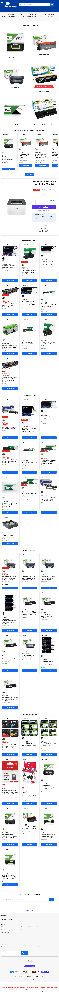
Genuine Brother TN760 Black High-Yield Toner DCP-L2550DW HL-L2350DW (10, 427)
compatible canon (6, 702)
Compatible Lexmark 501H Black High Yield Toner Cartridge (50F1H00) (48, 836)
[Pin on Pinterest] (47, 231)
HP (44, 187)
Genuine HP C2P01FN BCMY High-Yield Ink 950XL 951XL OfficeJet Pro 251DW (29, 745)
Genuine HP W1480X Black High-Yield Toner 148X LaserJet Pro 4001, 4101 (9, 266)
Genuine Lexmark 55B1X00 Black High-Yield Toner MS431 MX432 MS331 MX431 (48, 462)
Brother (4, 430)
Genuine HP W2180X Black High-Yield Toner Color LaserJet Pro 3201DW (48, 263)
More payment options (43, 210)
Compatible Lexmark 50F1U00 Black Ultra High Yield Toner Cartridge (9, 877)
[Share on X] (42, 231)
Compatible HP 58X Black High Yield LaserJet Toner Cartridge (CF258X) (9, 578)
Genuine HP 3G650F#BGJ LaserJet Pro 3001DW (44, 182)
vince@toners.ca (5, 935)
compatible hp (5, 581)
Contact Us (35, 976)
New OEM (29, 976)
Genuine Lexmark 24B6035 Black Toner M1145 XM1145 (10, 346)
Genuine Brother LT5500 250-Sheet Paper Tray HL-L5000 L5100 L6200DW (9, 535)
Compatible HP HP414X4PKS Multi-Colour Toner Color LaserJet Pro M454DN (9, 621)
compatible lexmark (6, 164)
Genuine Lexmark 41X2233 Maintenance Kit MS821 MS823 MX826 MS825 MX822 (9, 379)
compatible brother (23, 160)
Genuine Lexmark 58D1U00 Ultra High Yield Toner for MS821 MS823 (10, 461)
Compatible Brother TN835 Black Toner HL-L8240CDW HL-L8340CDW (29, 828)
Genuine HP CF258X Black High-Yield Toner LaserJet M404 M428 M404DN (29, 430)
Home (16, 976)
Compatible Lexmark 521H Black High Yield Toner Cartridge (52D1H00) (8, 160)
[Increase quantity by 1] (45, 202)
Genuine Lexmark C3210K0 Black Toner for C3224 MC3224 (48, 306)
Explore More (29, 174)
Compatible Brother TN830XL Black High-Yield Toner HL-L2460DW (41, 157)
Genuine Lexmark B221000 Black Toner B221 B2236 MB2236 (29, 344)
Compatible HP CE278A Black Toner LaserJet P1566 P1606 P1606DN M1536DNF (29, 613)
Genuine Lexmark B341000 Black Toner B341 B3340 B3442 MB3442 (9, 505)
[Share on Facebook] (40, 231)
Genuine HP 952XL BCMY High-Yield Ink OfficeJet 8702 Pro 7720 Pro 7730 (10, 746)
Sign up (24, 953)
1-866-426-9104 (5, 932)
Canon (3, 795)
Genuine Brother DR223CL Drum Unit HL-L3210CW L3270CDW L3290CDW (48, 499)
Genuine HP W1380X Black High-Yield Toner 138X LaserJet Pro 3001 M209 (29, 303)
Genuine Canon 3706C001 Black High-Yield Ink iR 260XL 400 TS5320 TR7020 (10, 792)
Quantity (34, 198)
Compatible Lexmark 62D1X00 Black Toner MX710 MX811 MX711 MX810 (10, 836)
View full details (43, 225)
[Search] (52, 4)
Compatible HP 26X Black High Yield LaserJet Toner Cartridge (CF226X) (48, 578)
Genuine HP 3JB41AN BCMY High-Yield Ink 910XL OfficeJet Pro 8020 (48, 745)
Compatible (22, 976)
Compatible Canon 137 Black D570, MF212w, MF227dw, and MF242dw (10, 699)
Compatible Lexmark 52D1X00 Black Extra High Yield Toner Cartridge (48, 787)
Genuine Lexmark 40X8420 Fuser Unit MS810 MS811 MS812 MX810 (10, 305)
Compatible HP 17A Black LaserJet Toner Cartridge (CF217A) (47, 616)
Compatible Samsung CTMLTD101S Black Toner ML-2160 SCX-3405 (29, 655)
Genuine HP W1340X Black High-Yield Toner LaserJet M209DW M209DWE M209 (48, 418)
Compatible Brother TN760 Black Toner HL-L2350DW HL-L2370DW (25, 157)
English (28, 960)
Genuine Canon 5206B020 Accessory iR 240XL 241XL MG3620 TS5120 (29, 795)
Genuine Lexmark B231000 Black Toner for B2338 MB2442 (29, 495)
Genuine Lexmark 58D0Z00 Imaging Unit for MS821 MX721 (48, 344)
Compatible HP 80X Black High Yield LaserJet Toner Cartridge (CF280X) (28, 578)
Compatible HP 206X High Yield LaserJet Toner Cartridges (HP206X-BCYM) (48, 663)
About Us (42, 976)
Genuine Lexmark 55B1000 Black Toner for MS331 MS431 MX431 (29, 272)
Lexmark (23, 275)
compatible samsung (26, 658)
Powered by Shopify (29, 979)
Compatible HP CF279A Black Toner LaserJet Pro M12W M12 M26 (9, 658)
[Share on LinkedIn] (45, 231)
